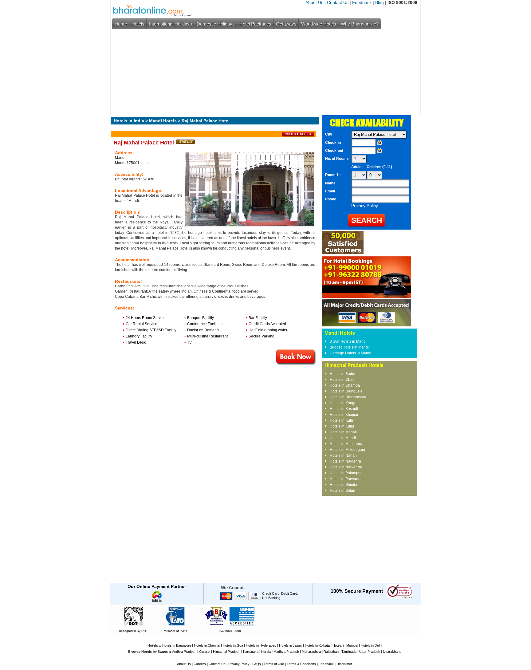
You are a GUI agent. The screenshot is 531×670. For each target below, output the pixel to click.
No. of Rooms (337, 158)
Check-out (334, 150)
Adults (357, 167)
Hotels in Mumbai (345, 645)
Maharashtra (311, 651)
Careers (200, 664)
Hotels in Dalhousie (346, 391)
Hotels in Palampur (346, 473)
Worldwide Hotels (318, 23)
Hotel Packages (255, 23)
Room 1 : (333, 175)
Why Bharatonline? (360, 23)
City (328, 134)
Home (121, 23)
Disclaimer (344, 664)
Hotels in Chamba (345, 385)
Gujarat (204, 651)
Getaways (286, 23)
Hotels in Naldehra (345, 461)
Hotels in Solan (342, 490)
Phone (330, 199)
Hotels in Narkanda (346, 467)
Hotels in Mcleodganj (347, 449)
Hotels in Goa (233, 645)
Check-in (333, 142)
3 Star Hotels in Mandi (348, 341)
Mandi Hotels (163, 120)
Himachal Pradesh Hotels (354, 365)
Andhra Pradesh (184, 651)
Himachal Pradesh (226, 651)
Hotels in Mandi (343, 438)
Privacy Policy (239, 664)
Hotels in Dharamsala (348, 397)
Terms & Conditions (301, 664)
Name (330, 183)
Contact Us (337, 2)
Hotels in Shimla (343, 485)
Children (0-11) (379, 167)
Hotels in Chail (342, 379)
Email (330, 191)
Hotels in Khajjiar (344, 414)
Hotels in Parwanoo (346, 479)
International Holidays (170, 23)
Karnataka (250, 651)
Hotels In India (129, 120)
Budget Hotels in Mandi (349, 347)
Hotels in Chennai (207, 645)
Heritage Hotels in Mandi (350, 353)
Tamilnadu (348, 651)
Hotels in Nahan (343, 455)
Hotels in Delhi (371, 645)
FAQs (256, 664)
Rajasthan (331, 651)
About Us (314, 2)
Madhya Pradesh (286, 651)
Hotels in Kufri (341, 420)
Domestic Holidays (216, 23)
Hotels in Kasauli (344, 409)
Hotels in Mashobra (346, 444)
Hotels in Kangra (344, 403)
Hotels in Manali (343, 432)
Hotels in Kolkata (317, 645)
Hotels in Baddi (342, 374)
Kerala (266, 651)
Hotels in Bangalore (176, 645)
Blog (379, 2)
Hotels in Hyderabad (261, 645)
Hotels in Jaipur (290, 645)
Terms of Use (274, 664)
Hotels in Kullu (342, 426)
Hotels (138, 23)
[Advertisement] (264, 72)
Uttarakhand (392, 651)
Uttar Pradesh (369, 651)
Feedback (362, 2)
